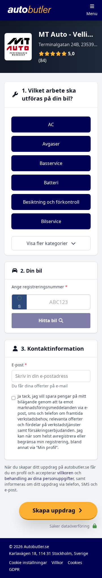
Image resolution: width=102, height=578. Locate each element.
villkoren (65, 472)
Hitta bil (48, 320)
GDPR (14, 569)
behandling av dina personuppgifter (39, 478)
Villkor (57, 562)
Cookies (75, 562)
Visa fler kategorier (48, 243)
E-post (19, 364)
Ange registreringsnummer (39, 286)
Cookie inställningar (28, 562)
